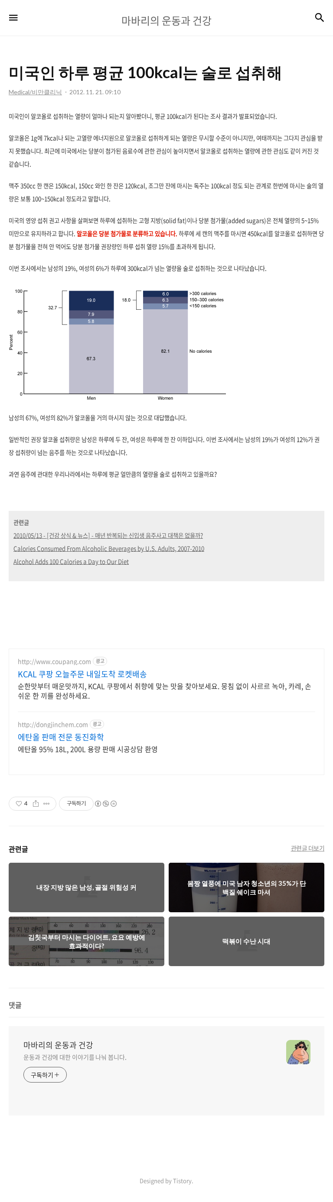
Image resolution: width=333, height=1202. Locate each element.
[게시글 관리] (46, 803)
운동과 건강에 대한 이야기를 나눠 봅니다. (75, 1057)
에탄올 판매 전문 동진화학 (61, 737)
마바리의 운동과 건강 (58, 1045)
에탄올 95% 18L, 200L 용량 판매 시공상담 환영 (88, 749)
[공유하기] (35, 803)
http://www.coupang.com (54, 661)
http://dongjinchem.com (53, 724)
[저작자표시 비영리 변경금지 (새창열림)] (105, 803)
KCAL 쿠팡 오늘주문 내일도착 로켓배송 (82, 674)
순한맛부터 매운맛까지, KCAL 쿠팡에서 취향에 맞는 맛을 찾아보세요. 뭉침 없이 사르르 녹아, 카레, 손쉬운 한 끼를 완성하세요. (164, 690)
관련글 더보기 (308, 848)
